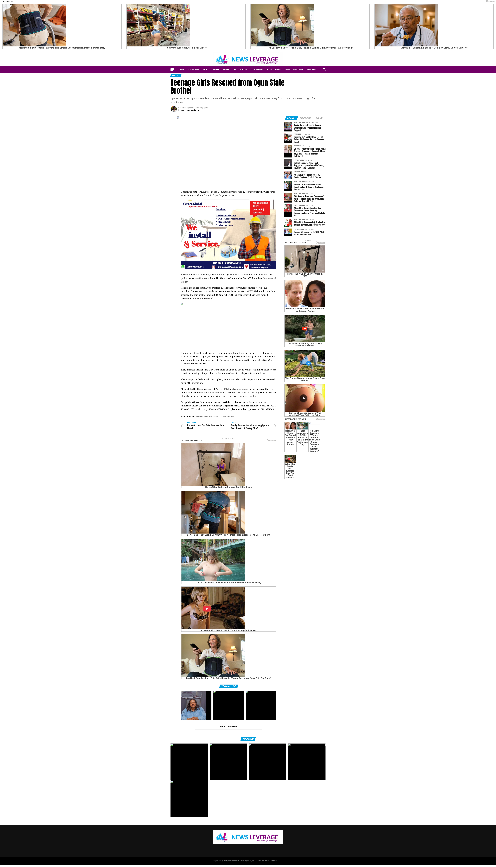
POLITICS (206, 69)
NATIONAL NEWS (193, 69)
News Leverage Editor (190, 110)
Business (243, 69)
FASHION (216, 69)
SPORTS (226, 69)
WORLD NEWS (298, 69)
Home (182, 69)
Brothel (218, 416)
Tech (234, 69)
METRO (269, 69)
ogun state (229, 416)
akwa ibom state (204, 416)
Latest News (311, 69)
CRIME (287, 69)
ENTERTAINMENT (257, 69)
